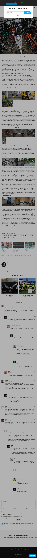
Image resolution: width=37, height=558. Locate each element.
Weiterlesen (18, 15)
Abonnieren (27, 12)
